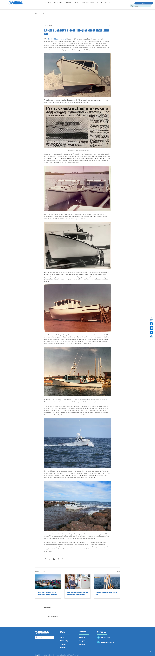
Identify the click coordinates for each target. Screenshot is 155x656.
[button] (58, 3)
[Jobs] (151, 319)
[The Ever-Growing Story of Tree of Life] (107, 581)
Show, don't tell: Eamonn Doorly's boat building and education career (77, 593)
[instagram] (151, 328)
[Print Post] (63, 559)
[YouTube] (151, 332)
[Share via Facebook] (45, 559)
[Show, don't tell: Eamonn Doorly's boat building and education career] (78, 581)
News (45, 14)
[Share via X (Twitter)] (49, 559)
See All (118, 571)
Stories (37, 14)
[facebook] (151, 323)
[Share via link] (58, 559)
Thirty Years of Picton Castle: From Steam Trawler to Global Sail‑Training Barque (47, 593)
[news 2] (151, 337)
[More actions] (110, 26)
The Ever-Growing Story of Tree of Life (106, 593)
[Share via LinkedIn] (54, 559)
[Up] (151, 651)
